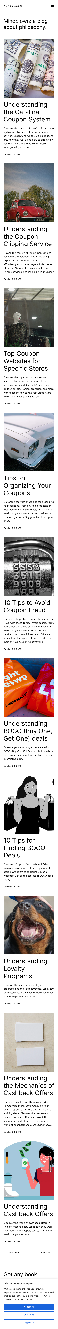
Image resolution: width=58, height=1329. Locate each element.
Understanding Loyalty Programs (25, 968)
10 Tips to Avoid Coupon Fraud (27, 606)
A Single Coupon (13, 5)
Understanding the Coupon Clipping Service (28, 236)
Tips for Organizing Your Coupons (27, 485)
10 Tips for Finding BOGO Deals (24, 848)
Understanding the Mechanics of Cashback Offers (29, 1085)
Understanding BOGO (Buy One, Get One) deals (28, 731)
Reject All (29, 1322)
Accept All (29, 1306)
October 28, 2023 (12, 154)
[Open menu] (52, 6)
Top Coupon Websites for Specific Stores (26, 361)
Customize (29, 1314)
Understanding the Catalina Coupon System (27, 112)
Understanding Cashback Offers (28, 1210)
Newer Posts (11, 1252)
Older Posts (47, 1252)
